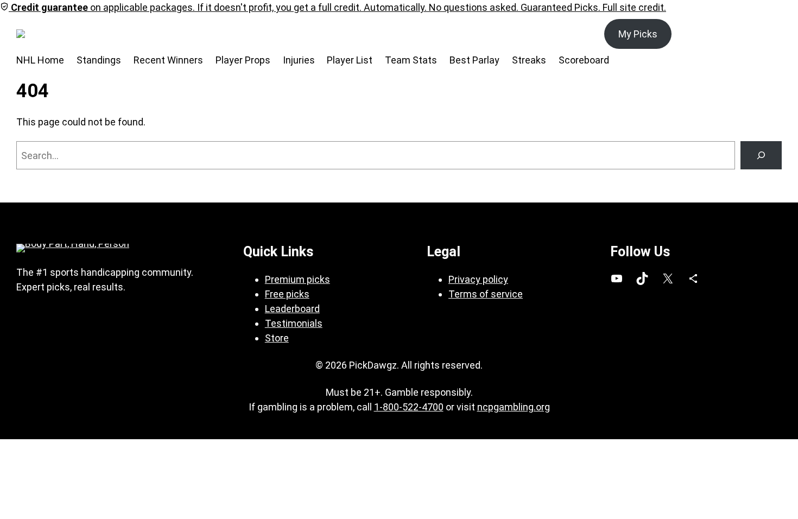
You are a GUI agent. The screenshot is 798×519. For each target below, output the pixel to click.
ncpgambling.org (513, 407)
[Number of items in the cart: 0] (769, 34)
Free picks (287, 294)
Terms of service (485, 294)
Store (277, 338)
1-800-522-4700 (409, 407)
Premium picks (297, 279)
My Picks (637, 34)
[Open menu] (78, 33)
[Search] (761, 155)
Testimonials (293, 323)
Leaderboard (292, 308)
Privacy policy (478, 279)
